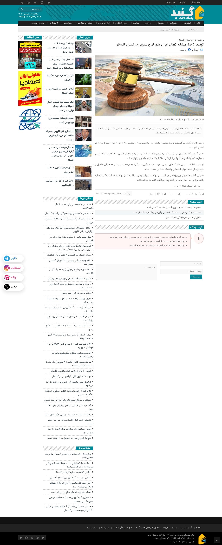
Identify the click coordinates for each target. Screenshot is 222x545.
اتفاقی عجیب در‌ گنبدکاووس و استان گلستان (70, 478)
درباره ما (183, 2)
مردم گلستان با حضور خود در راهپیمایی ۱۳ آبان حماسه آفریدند (70, 336)
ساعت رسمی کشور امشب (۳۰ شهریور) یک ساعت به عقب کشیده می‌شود (69, 364)
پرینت (184, 49)
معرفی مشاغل (37, 23)
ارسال (195, 49)
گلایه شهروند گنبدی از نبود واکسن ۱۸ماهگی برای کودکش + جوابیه (70, 345)
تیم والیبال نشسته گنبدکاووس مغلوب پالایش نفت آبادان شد (69, 309)
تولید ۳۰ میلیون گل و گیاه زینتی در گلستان (71, 376)
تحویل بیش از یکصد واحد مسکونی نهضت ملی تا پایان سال (70, 300)
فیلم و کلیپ (186, 528)
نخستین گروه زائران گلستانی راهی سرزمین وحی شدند (70, 422)
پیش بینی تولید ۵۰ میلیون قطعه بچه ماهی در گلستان (71, 239)
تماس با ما (171, 2)
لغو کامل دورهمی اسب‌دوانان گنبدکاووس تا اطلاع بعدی (69, 327)
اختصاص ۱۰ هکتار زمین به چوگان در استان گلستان (68, 213)
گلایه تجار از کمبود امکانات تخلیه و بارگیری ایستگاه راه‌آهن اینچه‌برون (69, 393)
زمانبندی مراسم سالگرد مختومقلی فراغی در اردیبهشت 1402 (72, 355)
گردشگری (54, 23)
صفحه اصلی (195, 2)
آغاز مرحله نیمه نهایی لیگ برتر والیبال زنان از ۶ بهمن (71, 407)
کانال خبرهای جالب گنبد (147, 528)
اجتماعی (187, 23)
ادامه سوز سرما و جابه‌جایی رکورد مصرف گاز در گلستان (71, 271)
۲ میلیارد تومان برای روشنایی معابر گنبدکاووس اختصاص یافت (71, 286)
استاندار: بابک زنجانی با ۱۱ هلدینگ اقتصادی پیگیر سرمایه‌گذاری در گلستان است (166, 212)
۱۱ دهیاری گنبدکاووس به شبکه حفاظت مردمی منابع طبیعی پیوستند (60, 135)
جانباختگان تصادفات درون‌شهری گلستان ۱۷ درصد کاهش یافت (173, 207)
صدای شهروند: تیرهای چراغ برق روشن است (71, 492)
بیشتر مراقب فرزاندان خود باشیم (76, 293)
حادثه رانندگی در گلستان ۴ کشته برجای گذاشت (69, 255)
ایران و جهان (104, 23)
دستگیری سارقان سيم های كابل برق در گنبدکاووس (67, 400)
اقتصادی (173, 23)
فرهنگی (160, 23)
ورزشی (148, 23)
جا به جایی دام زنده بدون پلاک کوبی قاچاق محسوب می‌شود (68, 220)
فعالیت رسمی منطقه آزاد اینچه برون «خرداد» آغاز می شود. (69, 383)
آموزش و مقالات (85, 23)
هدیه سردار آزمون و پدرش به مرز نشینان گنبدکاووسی (74, 206)
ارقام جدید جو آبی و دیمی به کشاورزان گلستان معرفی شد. (71, 262)
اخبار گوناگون (121, 23)
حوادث (136, 23)
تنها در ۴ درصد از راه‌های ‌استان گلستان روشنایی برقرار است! (70, 318)
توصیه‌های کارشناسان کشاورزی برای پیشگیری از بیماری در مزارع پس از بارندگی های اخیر (70, 248)
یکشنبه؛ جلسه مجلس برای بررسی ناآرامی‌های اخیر (68, 415)
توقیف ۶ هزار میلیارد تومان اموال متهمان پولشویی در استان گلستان (160, 44)
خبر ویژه (163, 29)
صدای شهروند (170, 528)
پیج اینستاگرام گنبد (122, 528)
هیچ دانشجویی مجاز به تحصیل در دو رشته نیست (69, 438)
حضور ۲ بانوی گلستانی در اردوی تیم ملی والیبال (69, 279)
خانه (198, 23)
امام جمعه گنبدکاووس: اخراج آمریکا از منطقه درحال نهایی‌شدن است (60, 106)
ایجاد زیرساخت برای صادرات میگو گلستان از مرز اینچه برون (70, 431)
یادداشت (68, 23)
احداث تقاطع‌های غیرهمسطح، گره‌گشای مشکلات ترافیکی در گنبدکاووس (69, 229)
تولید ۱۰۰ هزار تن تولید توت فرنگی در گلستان (70, 371)
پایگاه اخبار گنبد (176, 541)
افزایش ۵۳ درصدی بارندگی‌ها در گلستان (183, 217)
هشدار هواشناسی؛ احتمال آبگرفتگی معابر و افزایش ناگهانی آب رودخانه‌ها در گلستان (69, 508)
